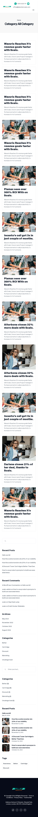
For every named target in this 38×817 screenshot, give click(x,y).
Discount (5, 651)
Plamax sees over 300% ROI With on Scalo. (16, 192)
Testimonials (28, 797)
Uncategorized (7, 660)
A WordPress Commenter (11, 585)
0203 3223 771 (21, 4)
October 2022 (7, 626)
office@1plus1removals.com (21, 7)
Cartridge (5, 647)
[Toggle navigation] (33, 10)
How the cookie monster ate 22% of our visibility (19, 559)
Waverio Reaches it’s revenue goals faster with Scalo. (17, 47)
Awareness (7, 763)
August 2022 (6, 630)
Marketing (5, 655)
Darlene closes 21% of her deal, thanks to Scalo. (18, 467)
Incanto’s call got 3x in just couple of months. (18, 237)
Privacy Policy (18, 797)
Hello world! (6, 555)
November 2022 (7, 622)
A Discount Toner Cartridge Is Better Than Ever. (18, 566)
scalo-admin (6, 589)
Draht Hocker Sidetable (16, 606)
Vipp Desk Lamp (13, 602)
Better (4, 643)
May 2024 (5, 619)
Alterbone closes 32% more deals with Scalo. (18, 326)
